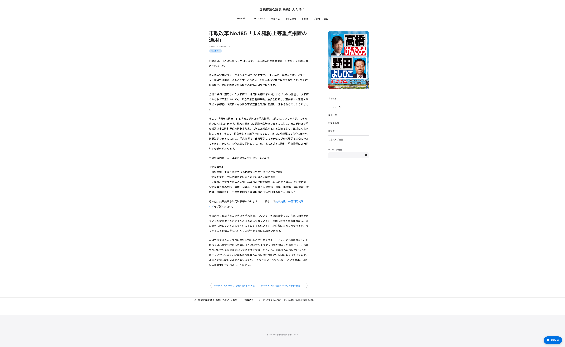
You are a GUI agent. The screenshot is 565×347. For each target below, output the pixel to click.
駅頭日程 (275, 18)
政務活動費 (290, 18)
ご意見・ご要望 (321, 18)
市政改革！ (242, 18)
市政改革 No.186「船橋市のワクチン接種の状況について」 (284, 286)
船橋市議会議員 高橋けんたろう (282, 9)
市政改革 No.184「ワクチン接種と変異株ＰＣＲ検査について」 (236, 286)
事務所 (305, 18)
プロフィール (259, 18)
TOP (217, 300)
